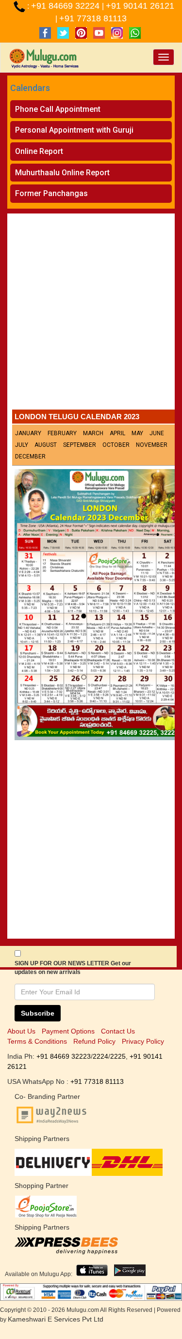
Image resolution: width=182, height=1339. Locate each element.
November (151, 444)
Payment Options (68, 1031)
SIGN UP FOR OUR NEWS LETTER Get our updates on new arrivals (73, 967)
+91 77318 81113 (93, 18)
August (45, 444)
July (21, 444)
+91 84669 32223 (63, 1056)
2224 (100, 1056)
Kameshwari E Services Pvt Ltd (55, 1319)
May (137, 433)
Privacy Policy (143, 1041)
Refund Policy (94, 1041)
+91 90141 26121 (140, 6)
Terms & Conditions (37, 1041)
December (30, 456)
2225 (118, 1056)
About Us (21, 1031)
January (28, 433)
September (79, 444)
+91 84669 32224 (66, 6)
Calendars (30, 88)
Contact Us (118, 1031)
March (93, 433)
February (62, 433)
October (116, 444)
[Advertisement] (91, 314)
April (117, 433)
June (156, 433)
